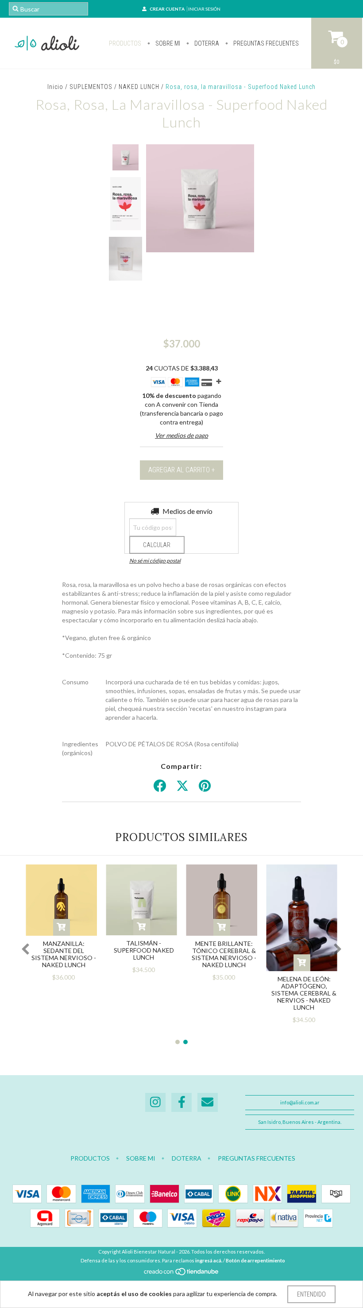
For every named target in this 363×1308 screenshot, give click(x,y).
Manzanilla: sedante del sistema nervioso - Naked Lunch (63, 954)
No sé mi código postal (155, 560)
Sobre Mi (167, 43)
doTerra (206, 43)
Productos (125, 43)
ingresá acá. (208, 1260)
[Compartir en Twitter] (182, 786)
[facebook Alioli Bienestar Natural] (181, 1102)
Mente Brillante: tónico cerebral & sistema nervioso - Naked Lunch (224, 954)
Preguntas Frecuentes (265, 43)
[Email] (207, 1102)
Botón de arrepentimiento (255, 1260)
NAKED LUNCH (139, 86)
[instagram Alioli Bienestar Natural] (155, 1102)
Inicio (55, 86)
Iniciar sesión (204, 9)
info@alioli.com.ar (300, 1102)
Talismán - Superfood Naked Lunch (144, 950)
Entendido (311, 1294)
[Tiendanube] (181, 1274)
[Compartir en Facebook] (160, 786)
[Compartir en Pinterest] (205, 786)
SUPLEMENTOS (91, 86)
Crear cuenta (167, 9)
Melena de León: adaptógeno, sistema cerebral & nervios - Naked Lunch (303, 993)
